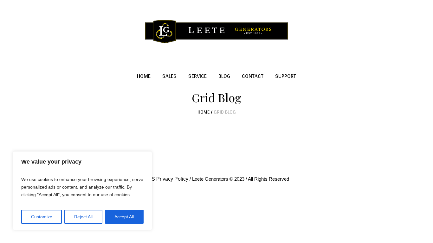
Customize (41, 216)
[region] (82, 190)
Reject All (83, 216)
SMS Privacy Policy (166, 179)
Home (203, 111)
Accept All (124, 216)
